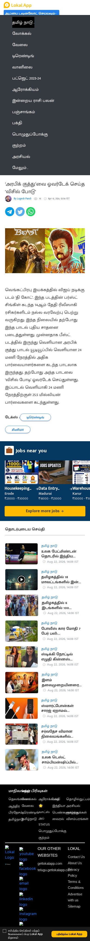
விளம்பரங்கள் (77, 819)
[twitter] (20, 214)
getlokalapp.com (50, 863)
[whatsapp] (31, 214)
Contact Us (76, 857)
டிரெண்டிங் (30, 812)
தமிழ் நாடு (22, 22)
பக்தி (56, 799)
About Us (75, 863)
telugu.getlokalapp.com (55, 870)
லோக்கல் (29, 799)
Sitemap (74, 906)
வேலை (28, 806)
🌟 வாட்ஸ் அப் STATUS (44, 815)
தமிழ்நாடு (16, 819)
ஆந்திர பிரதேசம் (16, 809)
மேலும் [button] (19, 167)
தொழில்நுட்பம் (78, 799)
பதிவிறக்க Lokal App (69, 934)
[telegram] (10, 214)
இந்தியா (58, 806)
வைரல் (58, 819)
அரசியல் (73, 806)
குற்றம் (44, 837)
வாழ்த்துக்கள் (76, 812)
